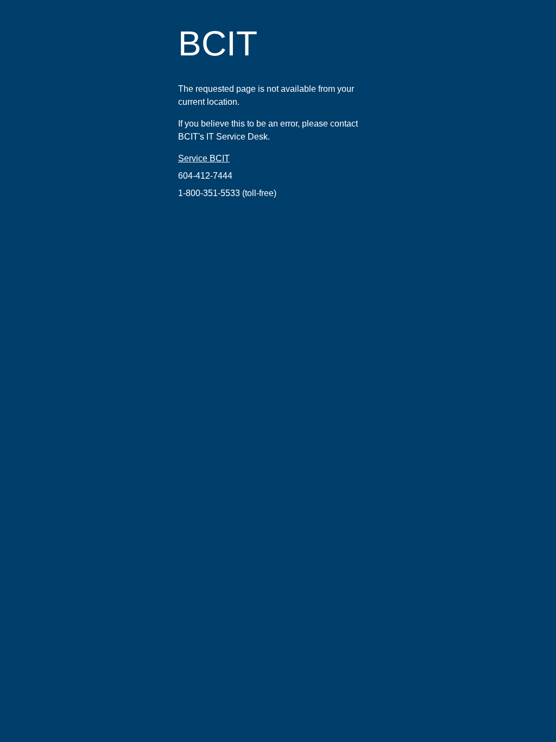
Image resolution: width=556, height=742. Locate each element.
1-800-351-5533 (209, 193)
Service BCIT (204, 158)
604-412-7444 (205, 175)
